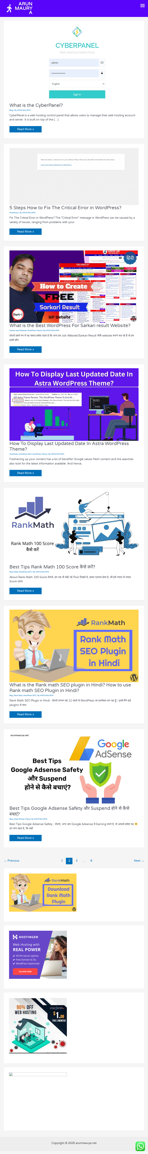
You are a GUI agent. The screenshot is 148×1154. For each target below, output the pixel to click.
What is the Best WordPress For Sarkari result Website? (69, 325)
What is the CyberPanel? (36, 105)
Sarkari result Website (18, 331)
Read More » (25, 128)
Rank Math (13, 572)
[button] (142, 5)
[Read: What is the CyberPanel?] (73, 63)
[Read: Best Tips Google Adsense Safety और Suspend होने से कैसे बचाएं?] (73, 769)
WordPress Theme (34, 331)
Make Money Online (22, 819)
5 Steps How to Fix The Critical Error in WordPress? (65, 208)
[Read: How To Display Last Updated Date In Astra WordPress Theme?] (73, 404)
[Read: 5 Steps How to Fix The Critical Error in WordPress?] (73, 176)
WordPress (13, 213)
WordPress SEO (25, 454)
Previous (11, 860)
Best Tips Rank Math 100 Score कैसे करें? (52, 567)
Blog (11, 110)
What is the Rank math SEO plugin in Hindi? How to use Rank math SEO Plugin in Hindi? (70, 687)
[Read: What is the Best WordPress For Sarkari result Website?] (73, 286)
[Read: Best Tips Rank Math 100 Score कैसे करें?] (73, 528)
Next (139, 860)
